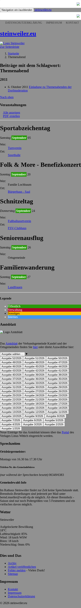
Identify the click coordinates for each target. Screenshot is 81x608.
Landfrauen (15, 287)
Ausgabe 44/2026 (57, 366)
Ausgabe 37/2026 (11, 378)
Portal (65, 432)
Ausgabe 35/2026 (57, 378)
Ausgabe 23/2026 (57, 395)
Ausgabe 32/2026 (57, 383)
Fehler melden (17, 570)
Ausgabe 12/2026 (34, 412)
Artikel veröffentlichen (22, 566)
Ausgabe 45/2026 (34, 366)
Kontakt (72, 22)
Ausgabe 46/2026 (11, 366)
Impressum (54, 22)
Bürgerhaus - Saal (19, 191)
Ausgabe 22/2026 (11, 399)
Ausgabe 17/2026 (57, 403)
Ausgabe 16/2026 (11, 407)
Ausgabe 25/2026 (11, 395)
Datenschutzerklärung (23, 22)
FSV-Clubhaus (17, 228)
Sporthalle (14, 155)
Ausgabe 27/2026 (34, 391)
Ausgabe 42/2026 (34, 370)
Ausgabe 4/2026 (11, 424)
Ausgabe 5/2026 (54, 420)
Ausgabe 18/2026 (34, 403)
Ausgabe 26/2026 (57, 391)
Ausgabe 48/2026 (34, 362)
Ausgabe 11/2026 (57, 412)
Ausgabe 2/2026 (54, 424)
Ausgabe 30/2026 (34, 387)
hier (35, 347)
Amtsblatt (11, 343)
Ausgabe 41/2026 (57, 370)
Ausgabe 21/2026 (34, 399)
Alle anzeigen (11, 112)
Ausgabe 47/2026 (57, 362)
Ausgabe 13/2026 (11, 412)
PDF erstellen (11, 116)
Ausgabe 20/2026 (57, 399)
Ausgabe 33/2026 (34, 383)
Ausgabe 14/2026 (57, 407)
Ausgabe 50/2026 (57, 358)
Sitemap (13, 574)
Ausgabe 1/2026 (11, 428)
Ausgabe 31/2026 (11, 387)
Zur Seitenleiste (9, 46)
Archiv (12, 563)
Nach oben (7, 97)
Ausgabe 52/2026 (11, 358)
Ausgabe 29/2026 (57, 387)
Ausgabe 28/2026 (11, 391)
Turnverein (14, 148)
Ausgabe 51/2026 (34, 358)
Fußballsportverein (19, 221)
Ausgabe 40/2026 (11, 374)
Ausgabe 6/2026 (32, 420)
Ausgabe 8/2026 (55, 416)
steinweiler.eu (43, 9)
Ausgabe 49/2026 (11, 362)
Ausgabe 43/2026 (11, 370)
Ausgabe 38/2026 (57, 374)
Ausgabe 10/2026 (11, 416)
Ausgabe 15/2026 (34, 407)
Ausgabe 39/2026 (34, 374)
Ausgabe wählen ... (12, 354)
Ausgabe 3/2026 (32, 424)
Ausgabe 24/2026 (34, 395)
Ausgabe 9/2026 (34, 416)
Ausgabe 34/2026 (11, 383)
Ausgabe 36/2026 (34, 378)
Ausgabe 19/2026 (11, 403)
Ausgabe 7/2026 (11, 420)
